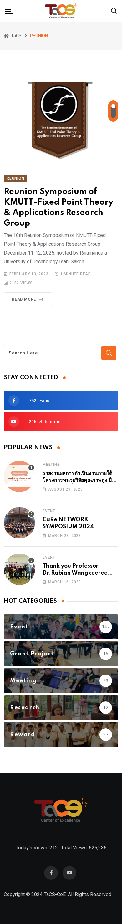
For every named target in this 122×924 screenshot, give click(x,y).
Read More (24, 299)
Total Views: (75, 848)
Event (49, 511)
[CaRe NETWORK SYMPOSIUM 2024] (19, 522)
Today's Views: (32, 848)
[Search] (114, 10)
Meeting (51, 464)
